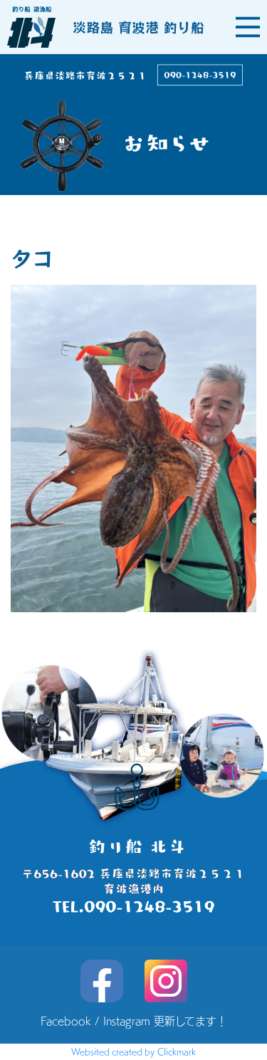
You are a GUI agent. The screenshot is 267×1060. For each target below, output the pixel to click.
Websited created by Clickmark (133, 1051)
